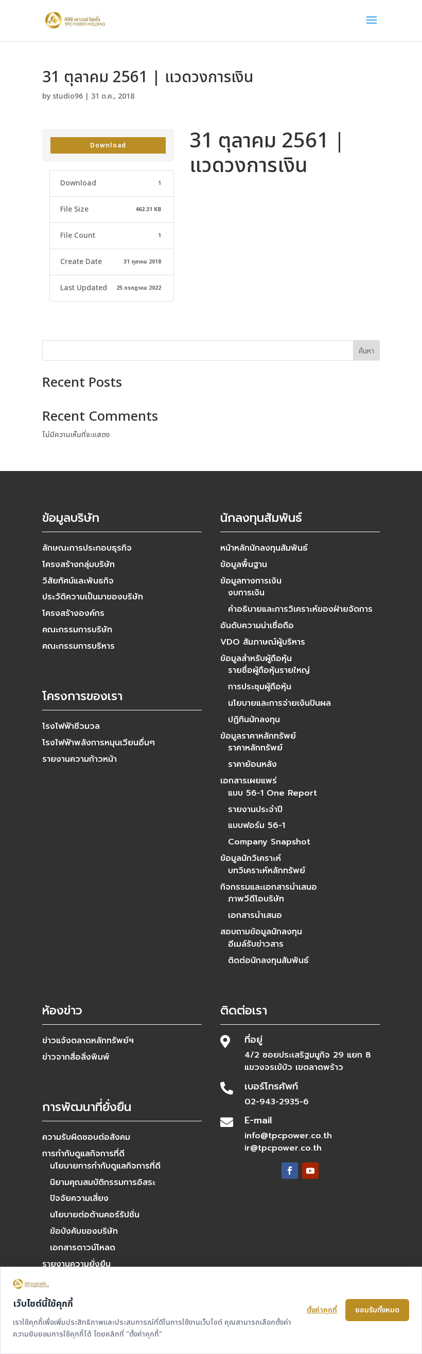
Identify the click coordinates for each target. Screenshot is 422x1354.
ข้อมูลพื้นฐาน (243, 564)
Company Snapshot (269, 842)
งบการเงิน (246, 593)
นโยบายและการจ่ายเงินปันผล (279, 703)
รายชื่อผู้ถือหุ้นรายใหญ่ (269, 670)
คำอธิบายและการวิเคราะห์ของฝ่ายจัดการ (300, 609)
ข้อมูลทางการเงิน (251, 581)
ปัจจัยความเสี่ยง (79, 1198)
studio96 (67, 96)
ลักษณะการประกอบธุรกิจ (87, 548)
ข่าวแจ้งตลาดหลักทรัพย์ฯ (88, 1041)
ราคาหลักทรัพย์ (255, 748)
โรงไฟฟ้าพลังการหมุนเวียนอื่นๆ (98, 743)
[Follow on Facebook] (290, 1170)
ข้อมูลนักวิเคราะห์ (250, 858)
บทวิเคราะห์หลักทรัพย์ (266, 870)
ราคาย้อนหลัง (252, 764)
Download (108, 145)
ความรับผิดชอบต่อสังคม (86, 1137)
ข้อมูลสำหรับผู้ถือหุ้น (256, 658)
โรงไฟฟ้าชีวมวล (71, 726)
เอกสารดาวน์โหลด (82, 1248)
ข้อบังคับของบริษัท (84, 1231)
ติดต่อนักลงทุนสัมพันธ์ (268, 960)
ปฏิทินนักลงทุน (254, 719)
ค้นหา (366, 351)
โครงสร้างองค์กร (73, 613)
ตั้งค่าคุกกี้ (322, 1310)
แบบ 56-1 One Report (272, 793)
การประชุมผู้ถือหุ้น (259, 687)
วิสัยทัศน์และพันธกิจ (78, 581)
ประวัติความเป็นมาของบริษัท (92, 597)
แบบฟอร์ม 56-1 (256, 825)
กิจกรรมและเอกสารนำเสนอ (268, 887)
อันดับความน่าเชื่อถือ (257, 625)
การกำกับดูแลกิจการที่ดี (83, 1154)
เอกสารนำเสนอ (255, 915)
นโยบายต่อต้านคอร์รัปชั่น (94, 1215)
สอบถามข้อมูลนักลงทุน (261, 932)
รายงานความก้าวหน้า (79, 759)
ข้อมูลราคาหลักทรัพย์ (258, 736)
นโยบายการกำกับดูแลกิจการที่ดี (105, 1166)
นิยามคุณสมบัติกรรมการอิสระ (102, 1182)
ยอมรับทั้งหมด (377, 1310)
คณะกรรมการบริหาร (78, 646)
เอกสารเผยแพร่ (248, 781)
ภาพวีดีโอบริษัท (256, 899)
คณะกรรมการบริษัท (77, 630)
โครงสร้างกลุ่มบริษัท (78, 564)
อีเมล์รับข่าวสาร (256, 944)
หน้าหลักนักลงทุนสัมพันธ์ (264, 548)
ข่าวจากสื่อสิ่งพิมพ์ (76, 1057)
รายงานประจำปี (255, 809)
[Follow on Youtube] (310, 1170)
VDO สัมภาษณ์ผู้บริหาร (262, 642)
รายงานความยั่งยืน (76, 1264)
